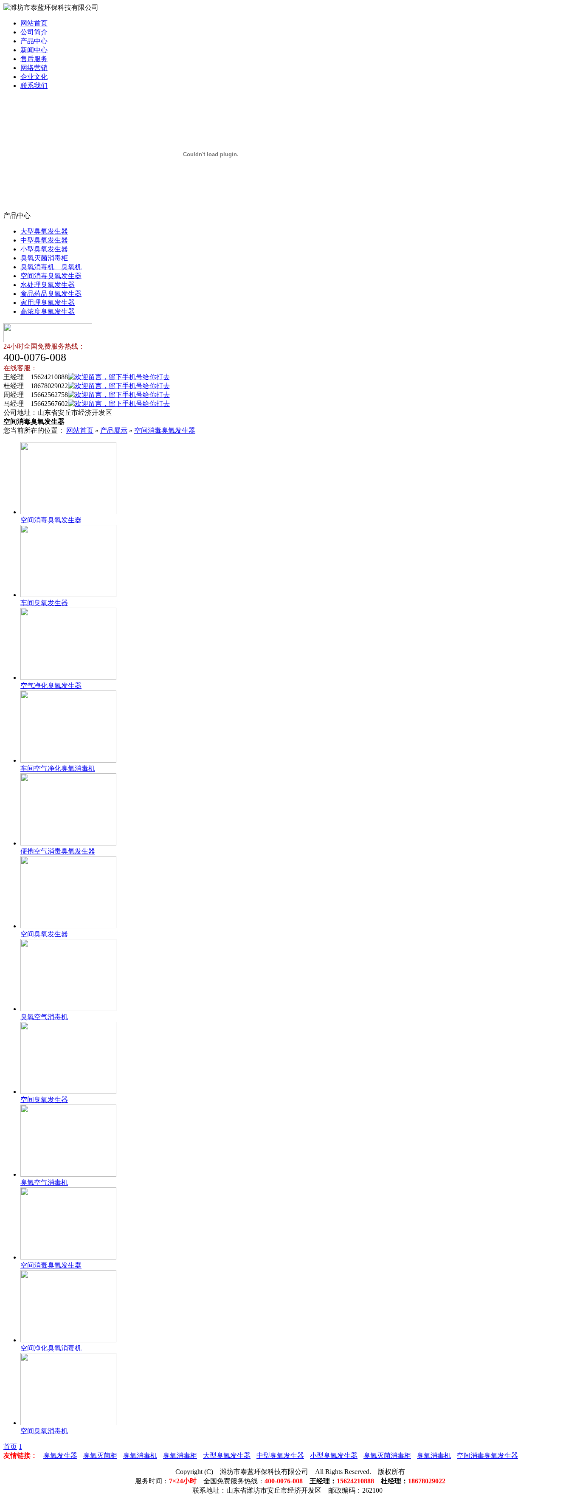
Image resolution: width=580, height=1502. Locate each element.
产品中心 (34, 41)
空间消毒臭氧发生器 (51, 275)
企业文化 (34, 76)
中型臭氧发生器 (44, 240)
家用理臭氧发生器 (47, 302)
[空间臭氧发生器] (68, 926)
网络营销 (34, 67)
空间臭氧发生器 (44, 934)
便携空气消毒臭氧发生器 (57, 851)
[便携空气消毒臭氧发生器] (68, 843)
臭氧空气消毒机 (44, 1016)
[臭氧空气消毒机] (68, 1008)
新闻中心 (34, 50)
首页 (10, 1446)
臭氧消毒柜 (180, 1455)
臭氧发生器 (60, 1455)
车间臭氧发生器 (44, 602)
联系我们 (34, 85)
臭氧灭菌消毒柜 (44, 258)
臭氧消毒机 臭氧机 (51, 267)
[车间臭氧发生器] (68, 594)
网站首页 (34, 23)
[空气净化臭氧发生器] (68, 677)
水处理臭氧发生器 (47, 284)
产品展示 (113, 430)
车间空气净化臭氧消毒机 (57, 768)
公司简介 (34, 32)
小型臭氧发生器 (44, 249)
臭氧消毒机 (140, 1455)
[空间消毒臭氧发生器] (68, 512)
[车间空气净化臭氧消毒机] (68, 760)
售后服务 (34, 58)
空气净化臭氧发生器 (51, 685)
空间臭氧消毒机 (44, 1430)
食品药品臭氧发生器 (51, 293)
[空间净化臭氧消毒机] (68, 1340)
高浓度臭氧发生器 (47, 311)
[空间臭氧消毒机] (68, 1422)
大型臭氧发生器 (44, 231)
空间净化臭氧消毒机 (51, 1348)
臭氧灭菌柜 (100, 1455)
